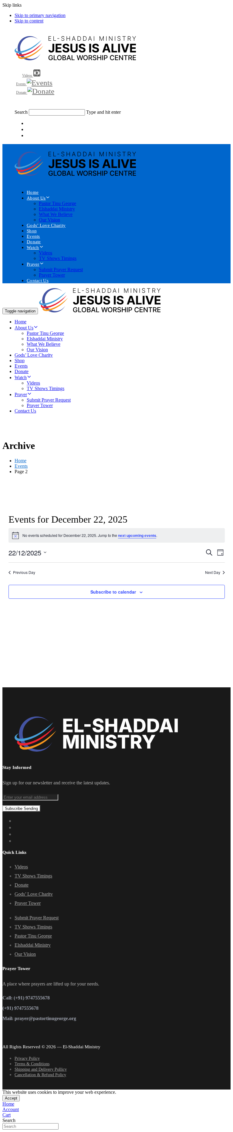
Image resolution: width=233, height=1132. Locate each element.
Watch (33, 247)
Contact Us (38, 280)
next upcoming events (137, 535)
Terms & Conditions (32, 1064)
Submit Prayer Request (61, 269)
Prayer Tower (52, 275)
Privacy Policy (27, 1058)
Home (33, 192)
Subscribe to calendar (113, 592)
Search (21, 112)
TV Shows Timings (57, 258)
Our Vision (49, 219)
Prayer (33, 264)
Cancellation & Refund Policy (40, 1075)
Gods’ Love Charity (46, 225)
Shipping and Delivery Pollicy (41, 1069)
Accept (11, 1098)
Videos (45, 252)
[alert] (116, 535)
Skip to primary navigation (40, 15)
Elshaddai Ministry (57, 208)
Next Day (212, 572)
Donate (34, 241)
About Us (36, 198)
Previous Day (24, 572)
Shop (32, 230)
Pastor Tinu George (57, 203)
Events (33, 236)
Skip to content (29, 20)
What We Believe (56, 214)
